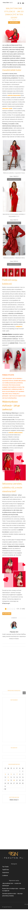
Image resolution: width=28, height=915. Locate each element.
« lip (5, 789)
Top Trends (5, 866)
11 (8, 777)
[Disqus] (14, 668)
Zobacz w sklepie (14, 179)
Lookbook (14, 617)
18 (8, 780)
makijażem (19, 326)
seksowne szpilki (7, 108)
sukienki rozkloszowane (15, 432)
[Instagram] (27, 904)
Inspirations (5, 872)
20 (14, 780)
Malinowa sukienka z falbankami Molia (14, 258)
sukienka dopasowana (14, 95)
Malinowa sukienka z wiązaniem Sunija (14, 173)
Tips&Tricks (5, 869)
